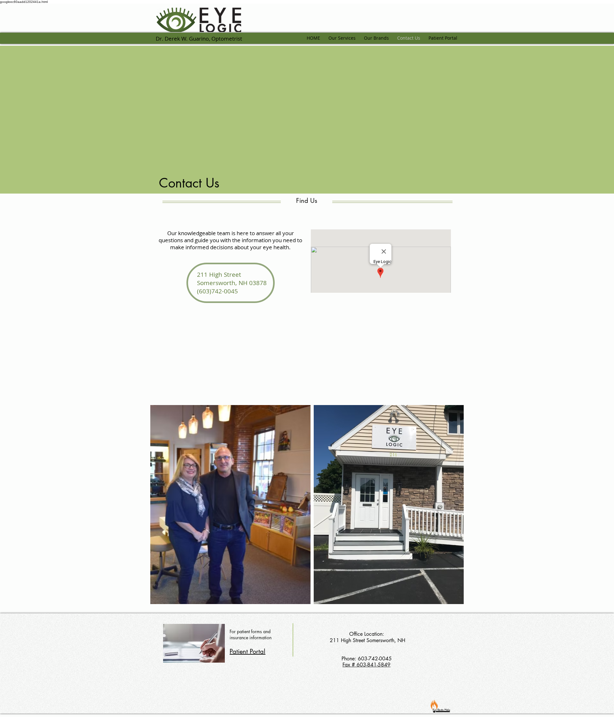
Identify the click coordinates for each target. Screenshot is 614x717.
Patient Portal (247, 651)
